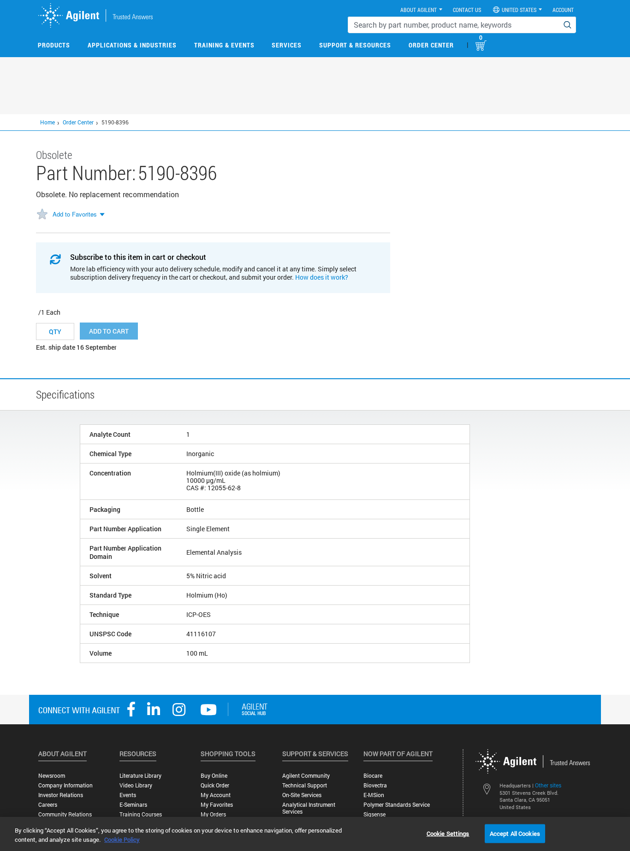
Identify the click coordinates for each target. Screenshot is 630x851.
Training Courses (140, 814)
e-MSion (373, 795)
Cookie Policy (122, 839)
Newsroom (51, 775)
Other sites (548, 785)
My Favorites (217, 804)
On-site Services (301, 795)
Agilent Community (306, 775)
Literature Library (140, 775)
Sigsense (374, 814)
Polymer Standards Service (396, 804)
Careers (47, 804)
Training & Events (224, 45)
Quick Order (215, 785)
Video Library (135, 785)
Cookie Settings (448, 833)
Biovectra (375, 785)
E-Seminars (133, 804)
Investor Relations (60, 795)
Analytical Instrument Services (308, 808)
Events (127, 795)
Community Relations (65, 814)
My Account (216, 795)
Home (47, 122)
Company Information (65, 785)
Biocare (372, 775)
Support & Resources (355, 45)
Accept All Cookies (515, 833)
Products (54, 45)
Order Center (431, 45)
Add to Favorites (75, 214)
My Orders (213, 814)
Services (287, 45)
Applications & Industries (132, 45)
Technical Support (304, 785)
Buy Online (214, 775)
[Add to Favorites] (42, 215)
